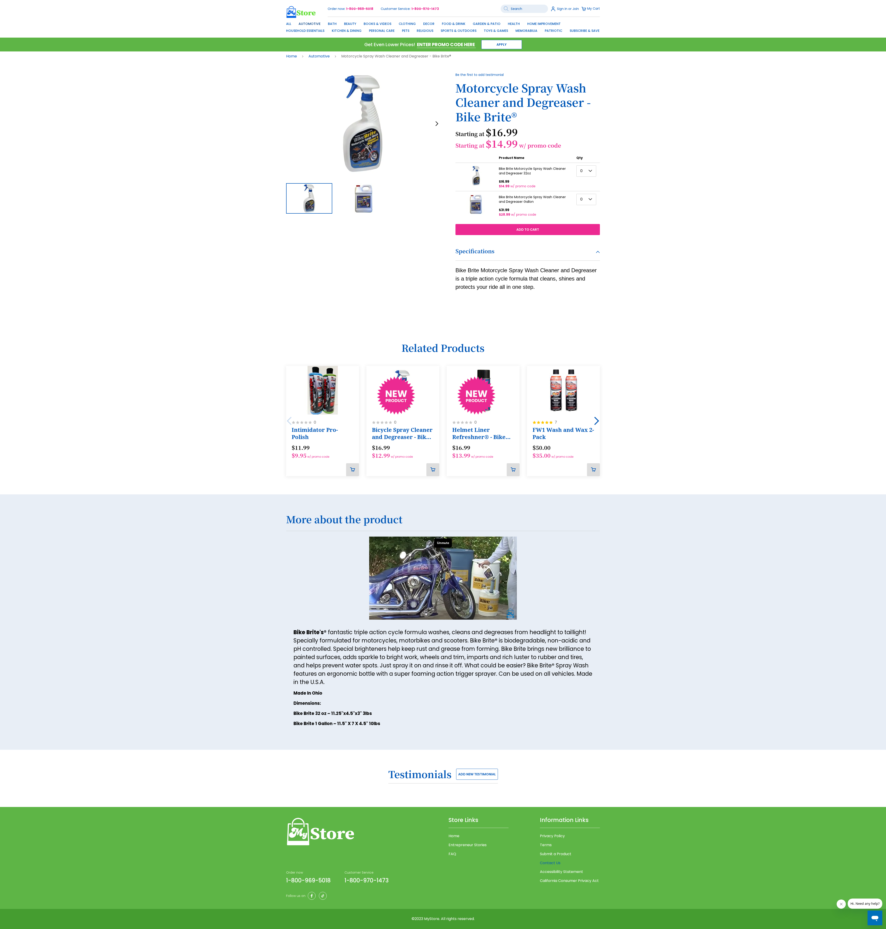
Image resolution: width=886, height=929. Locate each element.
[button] (437, 124)
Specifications (474, 251)
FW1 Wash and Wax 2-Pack (563, 433)
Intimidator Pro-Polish (315, 433)
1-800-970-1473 (425, 8)
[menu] (443, 26)
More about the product (344, 519)
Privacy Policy (552, 836)
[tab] (527, 254)
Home (292, 56)
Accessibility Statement (561, 871)
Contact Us (550, 863)
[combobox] (524, 9)
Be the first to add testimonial (479, 74)
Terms (546, 845)
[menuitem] (288, 23)
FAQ (452, 854)
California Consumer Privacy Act (569, 880)
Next (597, 421)
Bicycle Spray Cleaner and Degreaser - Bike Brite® (402, 433)
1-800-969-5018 (359, 8)
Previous (289, 421)
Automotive (319, 56)
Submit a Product (555, 854)
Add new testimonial (477, 774)
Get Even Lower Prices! (389, 44)
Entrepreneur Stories (468, 845)
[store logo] (301, 11)
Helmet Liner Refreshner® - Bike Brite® (479, 433)
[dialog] (443, 26)
